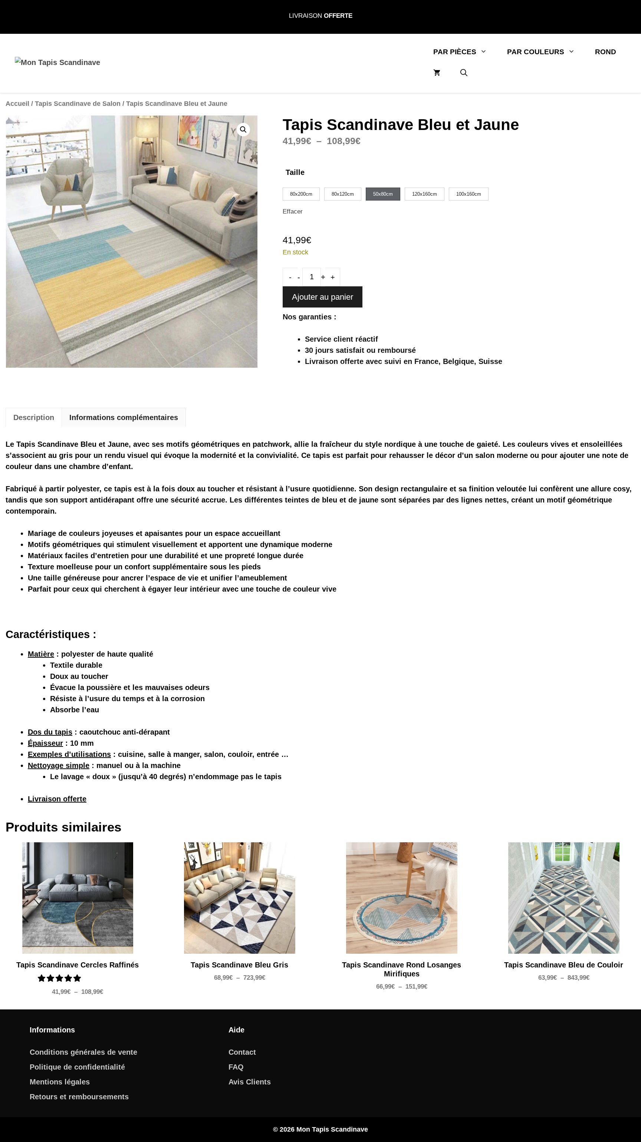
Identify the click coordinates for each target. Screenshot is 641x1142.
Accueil (17, 103)
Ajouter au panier (322, 297)
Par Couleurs (535, 52)
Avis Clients (250, 1082)
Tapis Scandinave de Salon (78, 103)
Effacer (293, 211)
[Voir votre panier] (436, 73)
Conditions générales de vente (83, 1052)
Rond (605, 52)
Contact (242, 1052)
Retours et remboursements (79, 1097)
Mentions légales (60, 1082)
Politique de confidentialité (77, 1067)
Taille (295, 172)
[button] (463, 73)
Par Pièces (454, 52)
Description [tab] (33, 417)
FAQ (236, 1067)
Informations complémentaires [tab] (123, 417)
